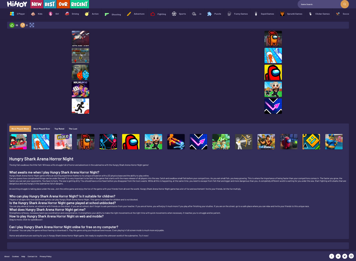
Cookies (15, 256)
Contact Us (32, 256)
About (7, 256)
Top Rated (59, 129)
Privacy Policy (45, 256)
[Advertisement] (32, 72)
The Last (73, 129)
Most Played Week (20, 129)
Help (23, 256)
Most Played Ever (42, 129)
